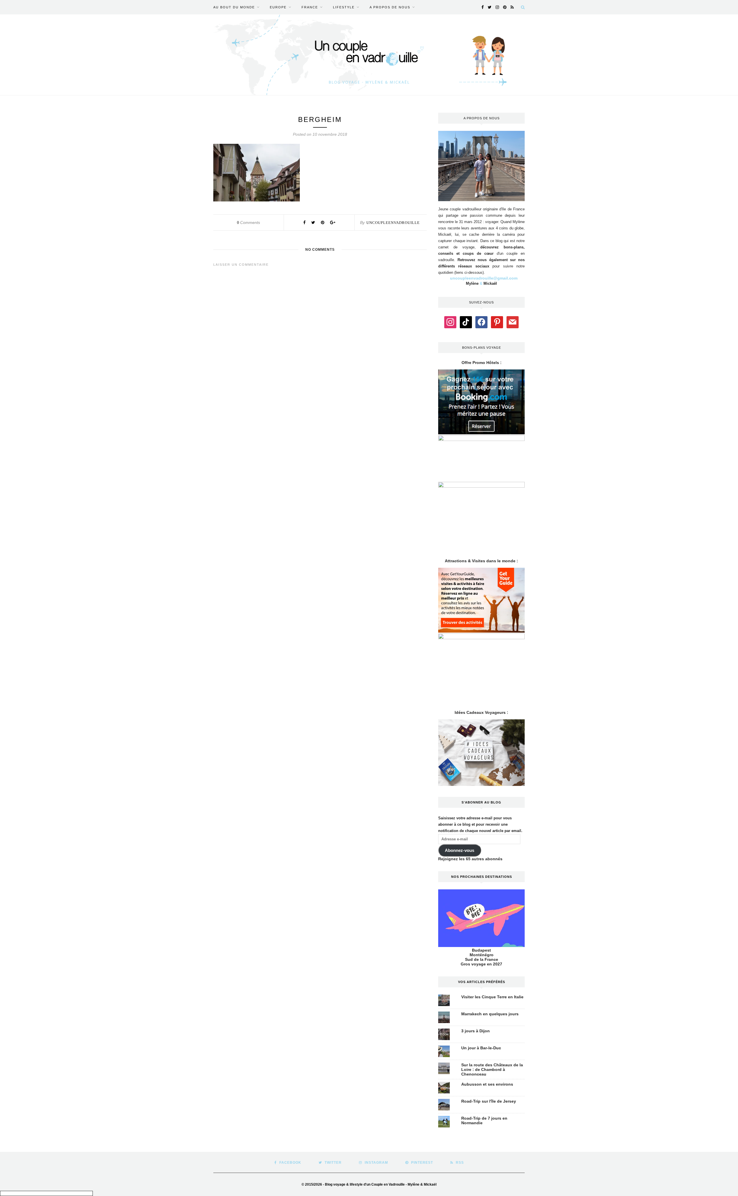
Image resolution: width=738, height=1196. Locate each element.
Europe (278, 7)
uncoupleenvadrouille (393, 222)
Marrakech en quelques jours (490, 1014)
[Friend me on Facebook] (481, 321)
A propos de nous (390, 7)
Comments (248, 222)
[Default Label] (466, 321)
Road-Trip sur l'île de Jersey (488, 1101)
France (310, 7)
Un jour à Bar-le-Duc (481, 1048)
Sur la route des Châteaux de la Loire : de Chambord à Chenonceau (492, 1069)
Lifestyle (344, 7)
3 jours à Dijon (475, 1031)
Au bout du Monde (234, 7)
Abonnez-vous (459, 850)
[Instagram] (450, 321)
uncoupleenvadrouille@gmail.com (483, 278)
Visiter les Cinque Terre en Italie (492, 997)
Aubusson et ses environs (487, 1084)
